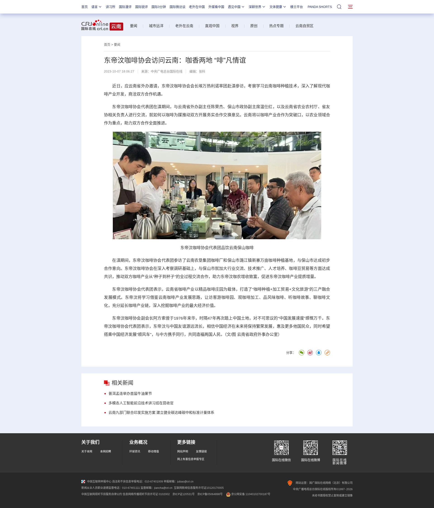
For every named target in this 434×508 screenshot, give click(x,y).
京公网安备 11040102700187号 (250, 494)
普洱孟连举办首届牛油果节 (130, 394)
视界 (234, 26)
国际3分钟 (158, 7)
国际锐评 (141, 7)
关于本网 (86, 451)
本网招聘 (105, 451)
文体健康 (275, 7)
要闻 (133, 26)
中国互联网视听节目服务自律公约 (101, 494)
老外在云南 (184, 26)
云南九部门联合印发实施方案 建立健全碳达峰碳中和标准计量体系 (161, 412)
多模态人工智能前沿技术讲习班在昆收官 (141, 403)
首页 (84, 7)
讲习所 (110, 7)
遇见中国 (234, 7)
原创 (253, 26)
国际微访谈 (177, 7)
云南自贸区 (304, 26)
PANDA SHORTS (320, 7)
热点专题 (276, 26)
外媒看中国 (216, 7)
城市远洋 (156, 26)
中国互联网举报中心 (99, 481)
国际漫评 (125, 7)
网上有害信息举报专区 (190, 459)
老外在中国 (197, 7)
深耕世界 (255, 7)
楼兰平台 (296, 7)
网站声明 (182, 451)
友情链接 (201, 451)
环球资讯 (134, 451)
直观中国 (212, 26)
